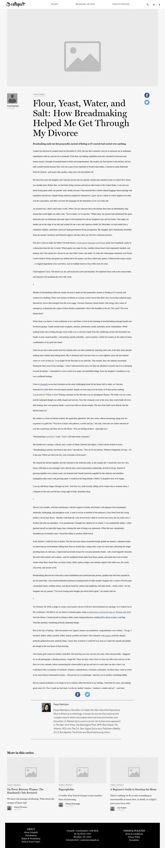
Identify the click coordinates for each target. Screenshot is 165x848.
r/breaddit (44, 384)
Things (35, 94)
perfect (108, 635)
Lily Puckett (121, 808)
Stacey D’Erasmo (20, 807)
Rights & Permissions (30, 838)
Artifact (68, 785)
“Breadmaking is (40, 437)
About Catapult (31, 832)
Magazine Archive (85, 4)
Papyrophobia (66, 789)
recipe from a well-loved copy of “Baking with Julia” (109, 612)
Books (54, 4)
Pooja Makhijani (13, 106)
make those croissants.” (80, 437)
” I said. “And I (60, 437)
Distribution (30, 835)
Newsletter (134, 840)
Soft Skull (94, 830)
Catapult (70, 830)
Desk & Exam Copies (31, 841)
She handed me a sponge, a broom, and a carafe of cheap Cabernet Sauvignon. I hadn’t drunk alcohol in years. (78, 444)
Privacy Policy (134, 837)
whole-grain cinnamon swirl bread (91, 243)
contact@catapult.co (89, 840)
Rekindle (17, 785)
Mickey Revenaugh (73, 804)
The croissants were (97, 635)
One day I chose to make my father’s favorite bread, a (55, 243)
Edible (42, 94)
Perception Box (121, 4)
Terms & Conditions (134, 834)
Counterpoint (82, 830)
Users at (36, 384)
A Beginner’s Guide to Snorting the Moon (133, 789)
